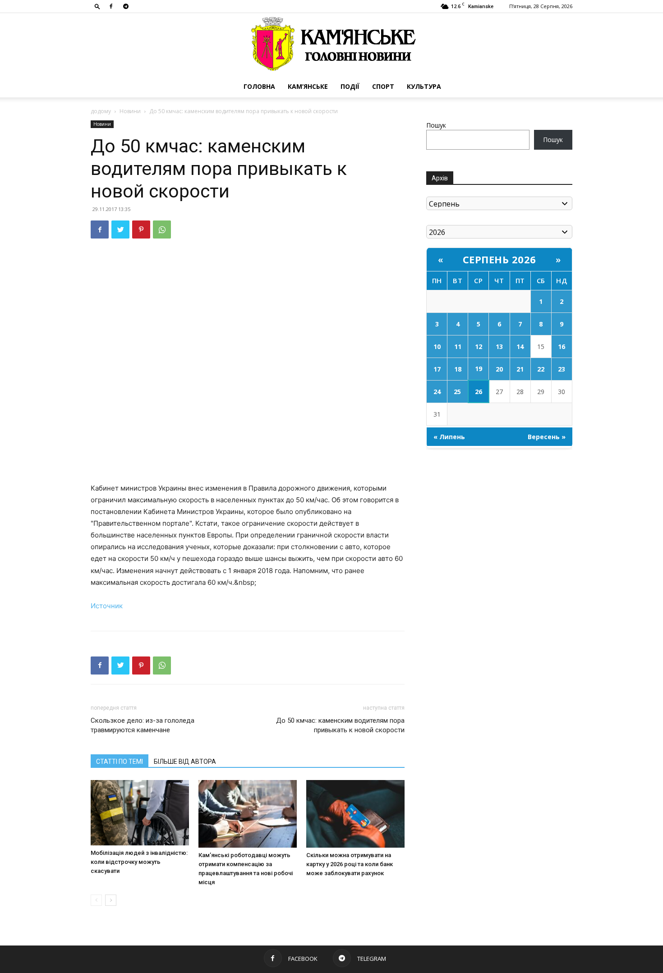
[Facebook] (111, 6)
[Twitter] (120, 229)
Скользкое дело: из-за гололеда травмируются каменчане (142, 725)
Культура (424, 86)
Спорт (383, 86)
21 (520, 369)
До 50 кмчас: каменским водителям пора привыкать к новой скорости (340, 725)
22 (540, 369)
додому (101, 111)
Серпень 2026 (499, 259)
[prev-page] (96, 900)
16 (561, 346)
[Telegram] (126, 6)
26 (478, 391)
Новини (130, 111)
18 (457, 369)
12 (478, 346)
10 (437, 346)
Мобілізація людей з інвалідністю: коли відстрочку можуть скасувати (139, 861)
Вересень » (547, 436)
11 (457, 346)
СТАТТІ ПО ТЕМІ (119, 761)
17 (437, 369)
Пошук (436, 125)
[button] (97, 6)
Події (350, 86)
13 (499, 346)
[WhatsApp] (162, 229)
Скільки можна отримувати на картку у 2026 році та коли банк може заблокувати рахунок (349, 864)
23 (561, 369)
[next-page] (110, 900)
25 (457, 391)
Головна (259, 86)
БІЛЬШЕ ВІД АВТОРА (185, 761)
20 (499, 369)
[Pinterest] (141, 229)
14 (520, 346)
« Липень (449, 436)
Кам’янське (308, 86)
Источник (107, 605)
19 (478, 368)
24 (437, 391)
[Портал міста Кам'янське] (331, 44)
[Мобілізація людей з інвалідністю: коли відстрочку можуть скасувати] (140, 812)
